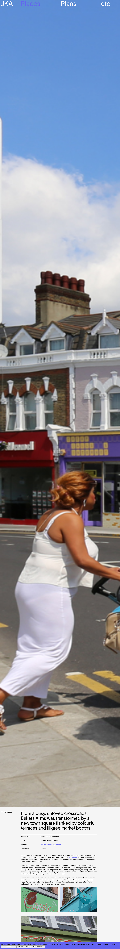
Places (30, 4)
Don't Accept (25, 946)
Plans (68, 4)
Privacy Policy (39, 946)
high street (57, 844)
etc (105, 4)
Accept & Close (10, 946)
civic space (46, 844)
